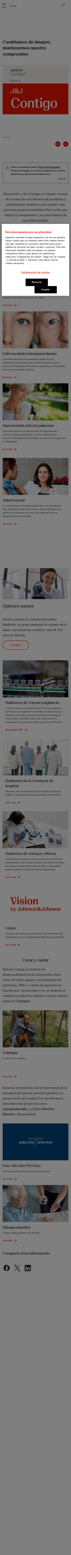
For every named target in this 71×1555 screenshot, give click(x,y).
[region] (35, 260)
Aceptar (45, 289)
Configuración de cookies (35, 272)
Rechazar (37, 282)
